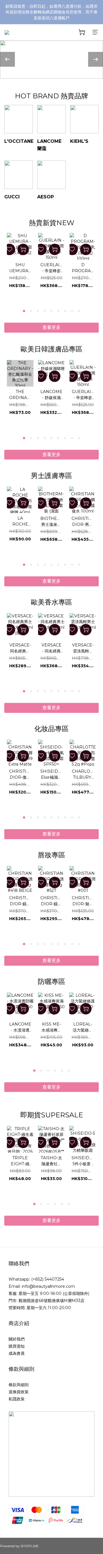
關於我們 (17, 1339)
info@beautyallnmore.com (48, 1286)
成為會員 (17, 1353)
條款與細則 (19, 1384)
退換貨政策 (19, 1391)
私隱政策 (17, 1399)
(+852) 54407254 (47, 1279)
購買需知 (17, 1346)
